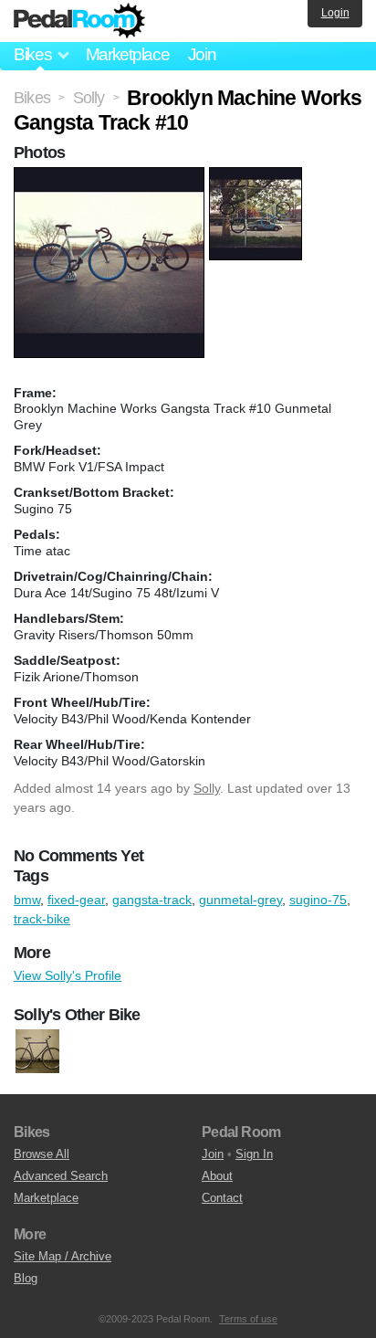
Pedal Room (79, 21)
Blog (25, 1278)
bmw (27, 899)
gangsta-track (152, 899)
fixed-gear (76, 899)
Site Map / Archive (62, 1256)
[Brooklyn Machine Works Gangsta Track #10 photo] (111, 176)
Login (335, 12)
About (217, 1176)
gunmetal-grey (240, 899)
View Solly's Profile (67, 975)
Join (202, 54)
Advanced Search (61, 1176)
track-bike (42, 918)
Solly (206, 788)
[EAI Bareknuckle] (37, 1052)
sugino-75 (318, 899)
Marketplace (128, 54)
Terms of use (248, 1318)
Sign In (254, 1154)
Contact (222, 1198)
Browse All (41, 1154)
